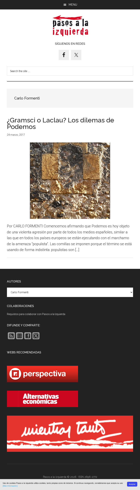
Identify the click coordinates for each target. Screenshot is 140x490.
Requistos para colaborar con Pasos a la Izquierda (36, 314)
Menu (73, 4)
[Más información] (10, 486)
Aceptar (132, 484)
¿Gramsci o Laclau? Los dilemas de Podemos (60, 123)
